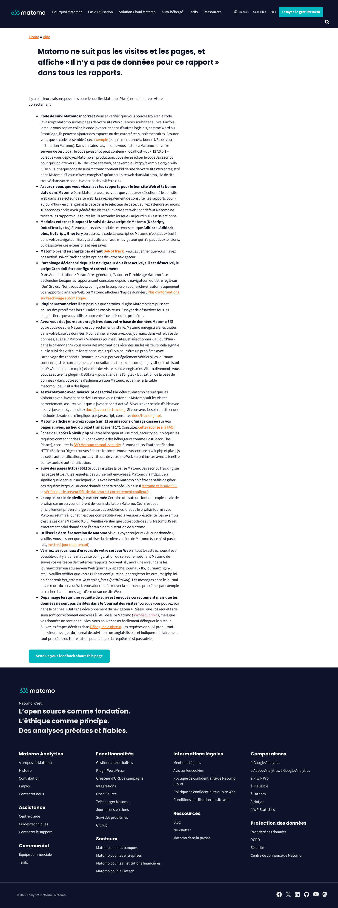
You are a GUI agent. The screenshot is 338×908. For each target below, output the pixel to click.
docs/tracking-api (146, 415)
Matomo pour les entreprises (119, 855)
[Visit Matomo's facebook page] (279, 896)
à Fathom (258, 794)
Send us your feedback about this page (69, 656)
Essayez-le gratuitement (301, 12)
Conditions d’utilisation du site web (201, 800)
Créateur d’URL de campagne (119, 778)
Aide (273, 12)
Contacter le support (35, 832)
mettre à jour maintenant (68, 545)
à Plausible (259, 786)
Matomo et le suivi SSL (159, 486)
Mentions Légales (187, 763)
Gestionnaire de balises (114, 763)
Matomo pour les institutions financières (128, 863)
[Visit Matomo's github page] (306, 896)
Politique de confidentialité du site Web (204, 792)
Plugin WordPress (110, 770)
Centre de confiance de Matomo (276, 855)
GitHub (101, 825)
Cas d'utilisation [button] (100, 12)
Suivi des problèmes (112, 817)
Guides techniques (33, 824)
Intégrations (106, 786)
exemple (101, 139)
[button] (327, 22)
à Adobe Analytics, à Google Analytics (280, 770)
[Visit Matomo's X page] (288, 896)
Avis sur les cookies (188, 770)
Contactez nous (31, 794)
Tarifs (193, 12)
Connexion (259, 12)
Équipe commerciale (35, 854)
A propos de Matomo (35, 763)
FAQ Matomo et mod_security (97, 445)
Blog (177, 822)
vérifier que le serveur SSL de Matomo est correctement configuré (96, 492)
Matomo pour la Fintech (115, 871)
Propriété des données (268, 832)
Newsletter (182, 830)
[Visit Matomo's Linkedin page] (297, 896)
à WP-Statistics (263, 809)
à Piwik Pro (260, 778)
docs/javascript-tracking (106, 409)
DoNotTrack (113, 251)
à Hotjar (257, 802)
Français (244, 12)
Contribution (29, 778)
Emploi (24, 786)
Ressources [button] (212, 12)
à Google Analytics (265, 763)
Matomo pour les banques (116, 847)
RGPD (255, 840)
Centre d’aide (29, 816)
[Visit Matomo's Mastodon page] (325, 896)
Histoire (25, 770)
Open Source (106, 794)
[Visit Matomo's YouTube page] (316, 895)
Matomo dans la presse (191, 838)
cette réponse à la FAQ (155, 427)
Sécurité (257, 847)
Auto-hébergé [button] (172, 12)
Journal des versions (112, 809)
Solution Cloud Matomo (137, 12)
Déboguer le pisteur (105, 627)
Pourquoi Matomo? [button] (67, 12)
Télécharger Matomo (112, 802)
